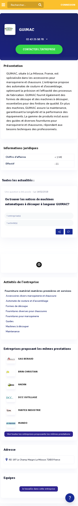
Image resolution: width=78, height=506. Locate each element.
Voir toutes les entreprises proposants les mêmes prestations (38, 434)
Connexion (68, 5)
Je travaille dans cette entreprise (38, 488)
